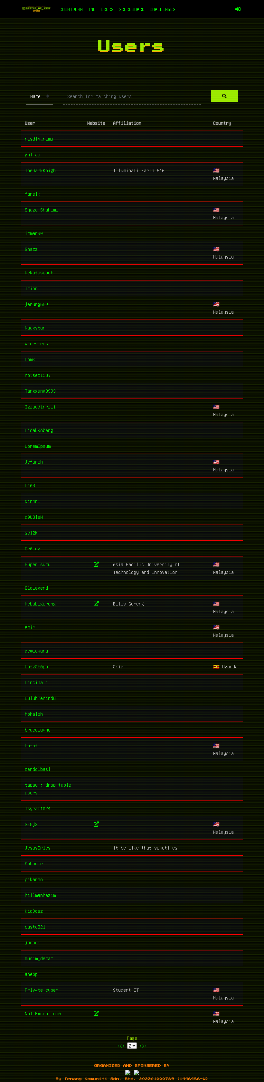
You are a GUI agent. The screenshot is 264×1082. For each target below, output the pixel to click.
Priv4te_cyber (41, 989)
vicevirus (36, 343)
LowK (30, 359)
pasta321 (35, 926)
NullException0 (43, 1013)
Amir (30, 627)
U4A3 (30, 485)
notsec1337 (38, 375)
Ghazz (31, 248)
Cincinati (36, 682)
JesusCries (38, 847)
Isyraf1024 (38, 808)
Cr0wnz (32, 548)
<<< (121, 1045)
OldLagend (36, 587)
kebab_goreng (40, 603)
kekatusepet (39, 272)
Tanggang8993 (40, 390)
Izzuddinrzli (40, 406)
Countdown (71, 9)
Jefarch (34, 461)
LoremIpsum (38, 445)
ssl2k (31, 532)
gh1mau (32, 154)
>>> (143, 1045)
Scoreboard (132, 9)
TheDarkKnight (41, 170)
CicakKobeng (39, 430)
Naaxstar (35, 327)
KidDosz (34, 910)
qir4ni (32, 501)
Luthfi (32, 745)
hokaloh (34, 713)
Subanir (34, 863)
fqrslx (32, 193)
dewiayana (36, 650)
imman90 (34, 233)
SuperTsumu (38, 564)
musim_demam (39, 958)
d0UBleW (34, 516)
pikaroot (35, 879)
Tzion (31, 288)
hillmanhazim (40, 895)
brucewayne (38, 729)
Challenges (162, 9)
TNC (92, 9)
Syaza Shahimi (41, 209)
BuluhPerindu (40, 698)
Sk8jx (31, 824)
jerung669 (36, 304)
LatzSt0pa (36, 666)
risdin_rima (39, 138)
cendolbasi (38, 769)
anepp (31, 974)
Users (107, 9)
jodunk (32, 942)
